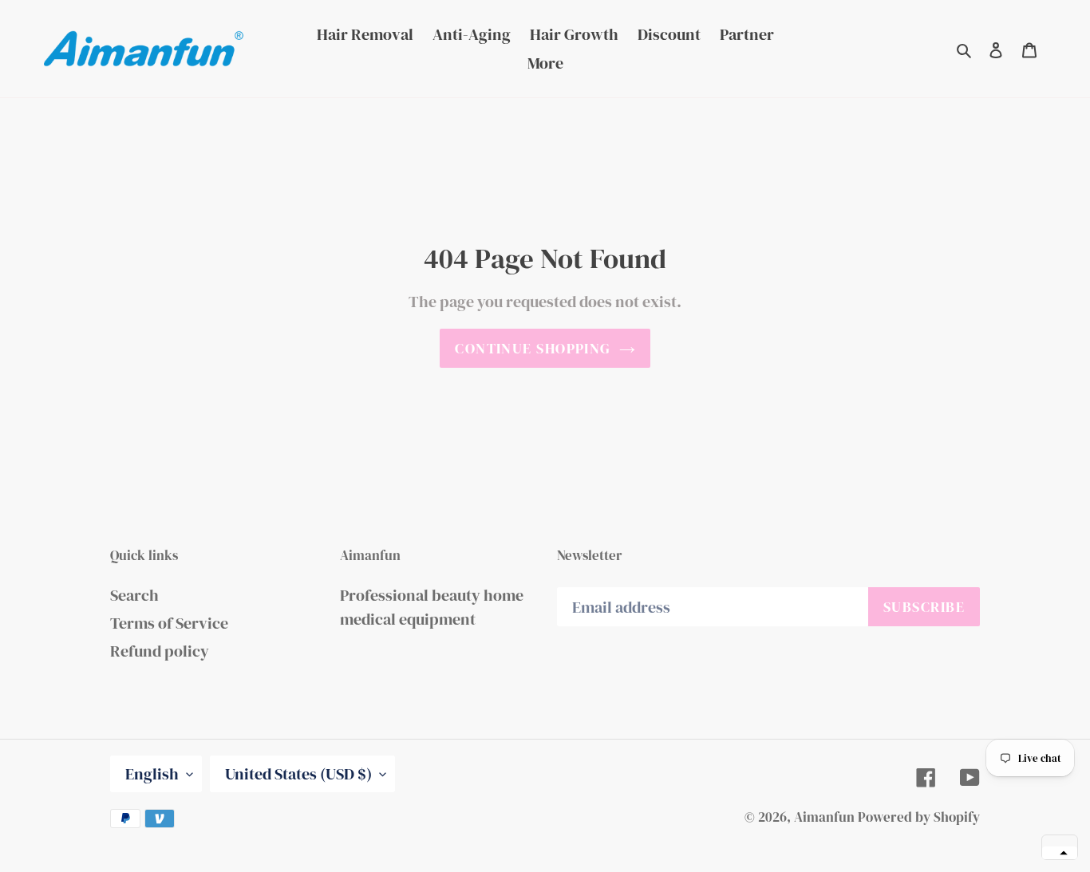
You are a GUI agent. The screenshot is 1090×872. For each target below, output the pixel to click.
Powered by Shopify (919, 817)
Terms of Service (169, 623)
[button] (1059, 852)
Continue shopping (532, 348)
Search (134, 595)
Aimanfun (824, 817)
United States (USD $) (298, 774)
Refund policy (159, 651)
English (152, 774)
